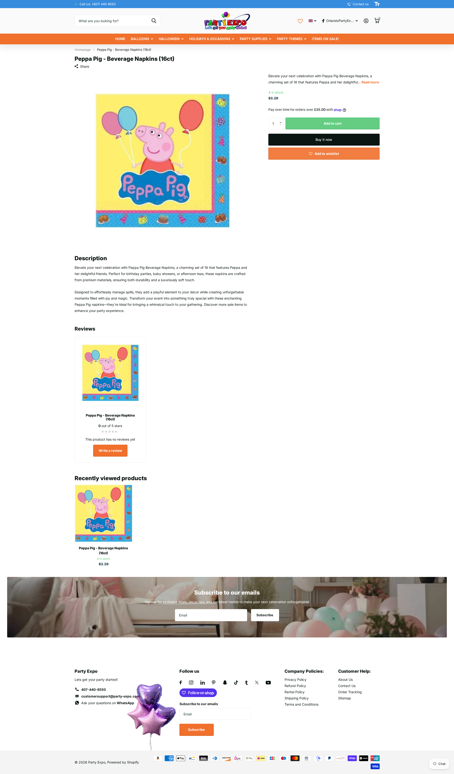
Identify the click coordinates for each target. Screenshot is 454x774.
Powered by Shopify (123, 762)
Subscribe (265, 615)
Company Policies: (304, 671)
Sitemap (344, 698)
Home (120, 39)
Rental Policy (295, 692)
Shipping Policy (297, 698)
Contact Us (347, 686)
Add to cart (333, 123)
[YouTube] (268, 682)
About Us (345, 679)
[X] (257, 682)
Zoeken (153, 21)
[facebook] (180, 682)
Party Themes (289, 39)
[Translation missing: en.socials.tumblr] (246, 682)
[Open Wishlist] (300, 21)
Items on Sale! (325, 39)
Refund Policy (295, 686)
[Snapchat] (225, 682)
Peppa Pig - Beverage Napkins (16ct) (103, 550)
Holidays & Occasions (209, 39)
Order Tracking (350, 692)
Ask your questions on (107, 703)
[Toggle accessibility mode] (377, 4)
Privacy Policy (295, 679)
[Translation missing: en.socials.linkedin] (202, 682)
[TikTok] (236, 682)
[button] (282, 119)
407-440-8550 (93, 689)
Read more (370, 82)
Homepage (83, 49)
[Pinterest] (213, 682)
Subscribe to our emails (198, 704)
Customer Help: (354, 671)
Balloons (140, 39)
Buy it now (324, 139)
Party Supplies (253, 39)
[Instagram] (191, 682)
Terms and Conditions (301, 704)
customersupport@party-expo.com (110, 696)
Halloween (169, 39)
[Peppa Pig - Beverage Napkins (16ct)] (104, 513)
